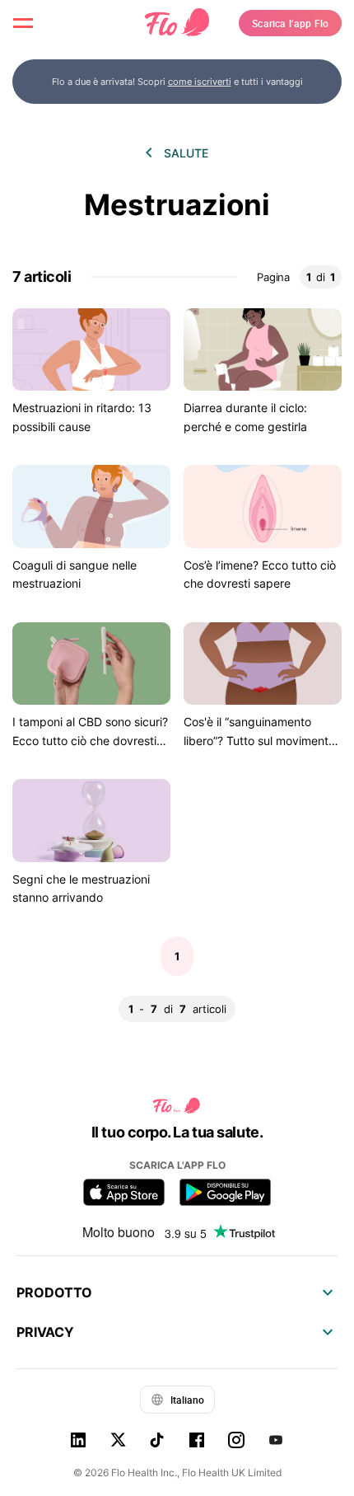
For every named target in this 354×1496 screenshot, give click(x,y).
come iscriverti (199, 81)
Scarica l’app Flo (290, 23)
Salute (186, 153)
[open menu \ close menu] (23, 23)
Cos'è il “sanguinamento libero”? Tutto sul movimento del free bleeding (259, 740)
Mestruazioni (177, 204)
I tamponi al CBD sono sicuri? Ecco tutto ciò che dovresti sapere (90, 740)
